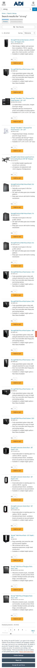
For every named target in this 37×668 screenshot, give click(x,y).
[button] (36, 334)
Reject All (18, 660)
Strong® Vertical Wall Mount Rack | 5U (22, 243)
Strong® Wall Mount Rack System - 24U (22, 360)
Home (4, 13)
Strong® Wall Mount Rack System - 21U (22, 272)
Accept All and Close (18, 665)
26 (10, 633)
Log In (33, 5)
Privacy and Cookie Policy (26, 651)
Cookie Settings (18, 655)
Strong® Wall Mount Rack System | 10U (22, 301)
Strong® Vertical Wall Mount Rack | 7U (22, 213)
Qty (12, 59)
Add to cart (17, 63)
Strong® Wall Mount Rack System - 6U (22, 389)
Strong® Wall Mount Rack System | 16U (22, 69)
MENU (4, 5)
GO (34, 9)
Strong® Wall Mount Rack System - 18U (22, 330)
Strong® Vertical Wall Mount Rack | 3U (22, 184)
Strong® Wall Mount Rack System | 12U (22, 418)
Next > (33, 631)
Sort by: (20, 33)
